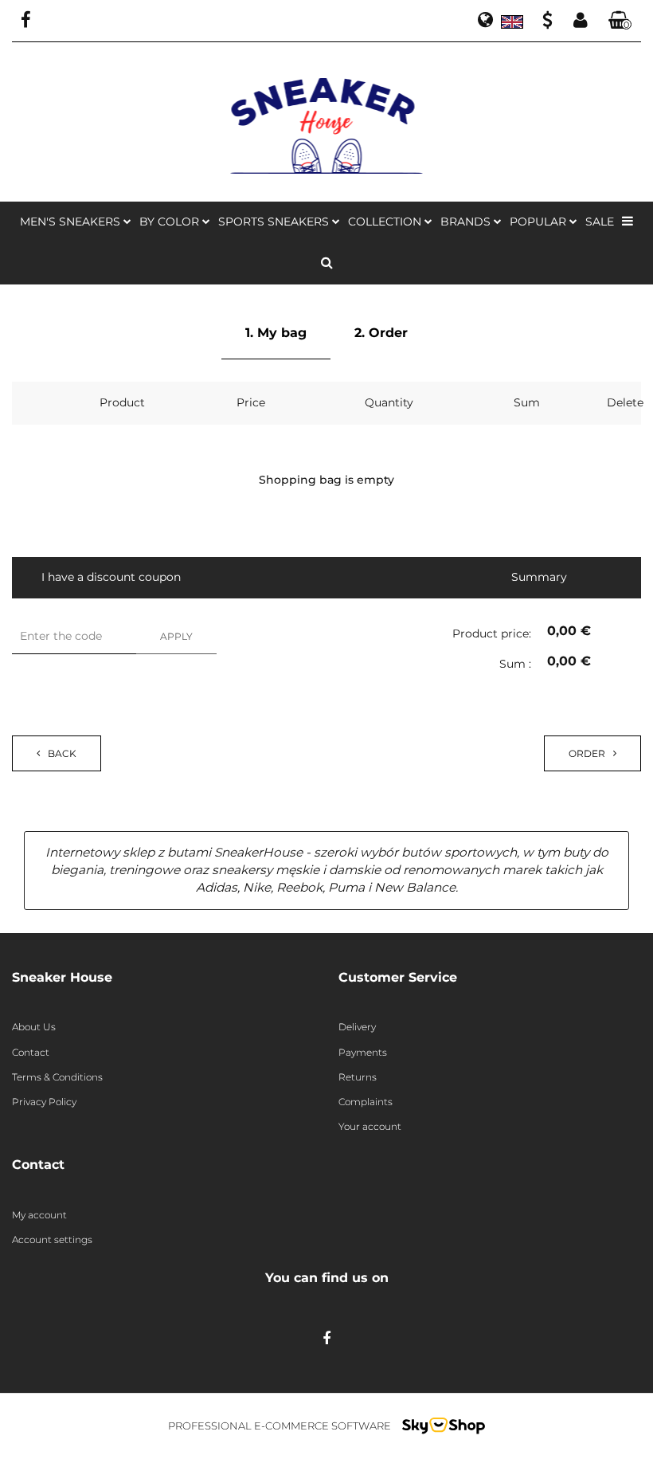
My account (39, 1215)
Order (587, 753)
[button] (620, 21)
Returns (357, 1077)
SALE (599, 221)
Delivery (357, 1027)
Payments (362, 1052)
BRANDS (467, 221)
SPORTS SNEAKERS (275, 221)
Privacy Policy (44, 1102)
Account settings (52, 1239)
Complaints (365, 1102)
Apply (176, 636)
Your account (369, 1126)
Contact (30, 1052)
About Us (34, 1027)
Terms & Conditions (57, 1077)
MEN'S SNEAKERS (71, 221)
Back (62, 753)
